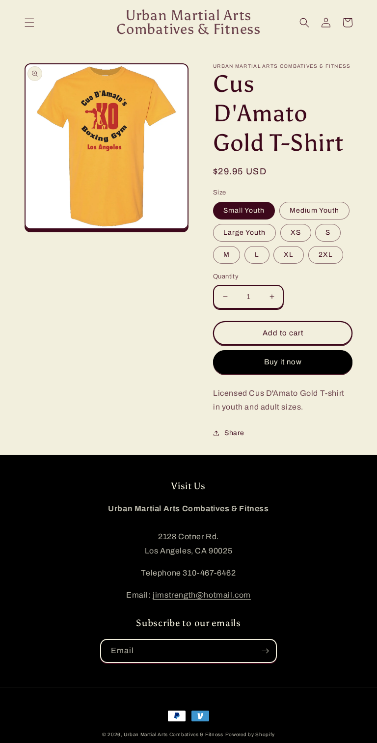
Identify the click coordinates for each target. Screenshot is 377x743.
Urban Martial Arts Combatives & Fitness (173, 734)
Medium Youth (314, 210)
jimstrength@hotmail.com (202, 595)
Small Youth (244, 210)
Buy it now (283, 362)
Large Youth (244, 232)
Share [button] (234, 433)
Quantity (226, 276)
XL (289, 254)
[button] (29, 22)
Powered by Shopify (250, 734)
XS (296, 232)
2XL (326, 254)
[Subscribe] (265, 651)
